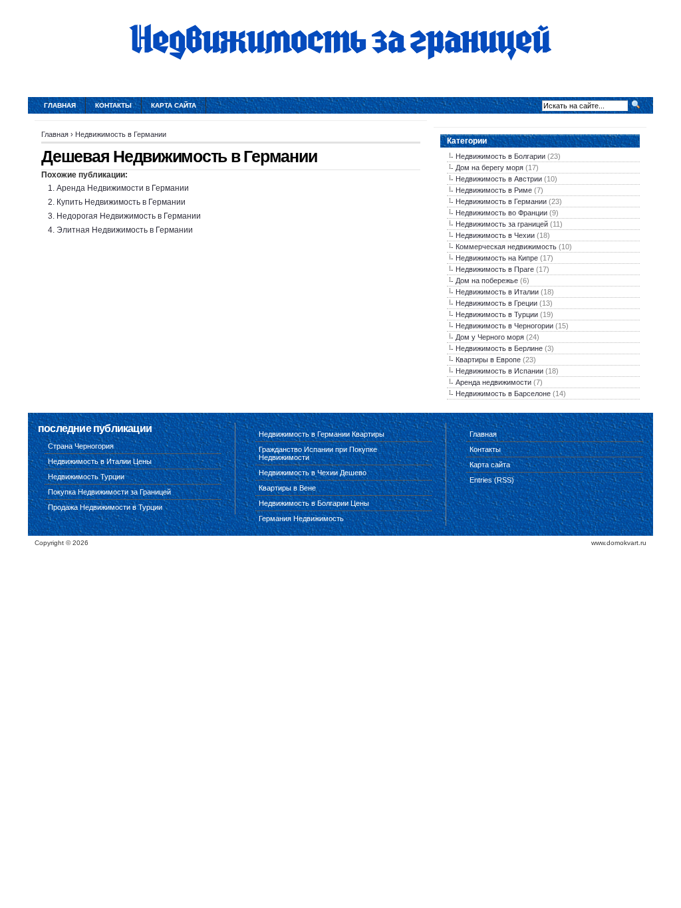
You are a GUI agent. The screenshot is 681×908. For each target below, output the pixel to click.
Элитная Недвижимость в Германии (125, 230)
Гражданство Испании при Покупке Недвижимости (318, 453)
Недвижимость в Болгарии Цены (314, 503)
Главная (60, 105)
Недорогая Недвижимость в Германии (129, 216)
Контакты (113, 105)
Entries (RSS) (492, 480)
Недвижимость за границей (502, 224)
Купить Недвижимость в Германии (121, 202)
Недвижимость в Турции (497, 314)
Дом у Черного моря (490, 337)
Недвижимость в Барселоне (503, 393)
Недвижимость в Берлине (499, 348)
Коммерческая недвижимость (506, 247)
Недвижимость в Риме (494, 190)
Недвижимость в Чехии (495, 235)
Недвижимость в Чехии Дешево (312, 473)
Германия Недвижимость (301, 518)
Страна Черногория (81, 446)
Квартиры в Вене (287, 488)
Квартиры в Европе (488, 360)
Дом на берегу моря (489, 167)
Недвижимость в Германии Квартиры (321, 434)
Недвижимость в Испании (499, 371)
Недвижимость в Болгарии (500, 156)
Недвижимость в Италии (497, 292)
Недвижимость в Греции (496, 303)
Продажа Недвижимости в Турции (105, 507)
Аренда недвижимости (493, 382)
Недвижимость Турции (86, 477)
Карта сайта (173, 105)
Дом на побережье (487, 280)
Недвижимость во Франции (501, 213)
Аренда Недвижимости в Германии (123, 188)
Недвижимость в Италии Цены (100, 461)
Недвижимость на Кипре (497, 258)
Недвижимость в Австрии (499, 179)
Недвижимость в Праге (495, 269)
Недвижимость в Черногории (504, 326)
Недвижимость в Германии (120, 134)
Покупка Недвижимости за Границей (109, 492)
